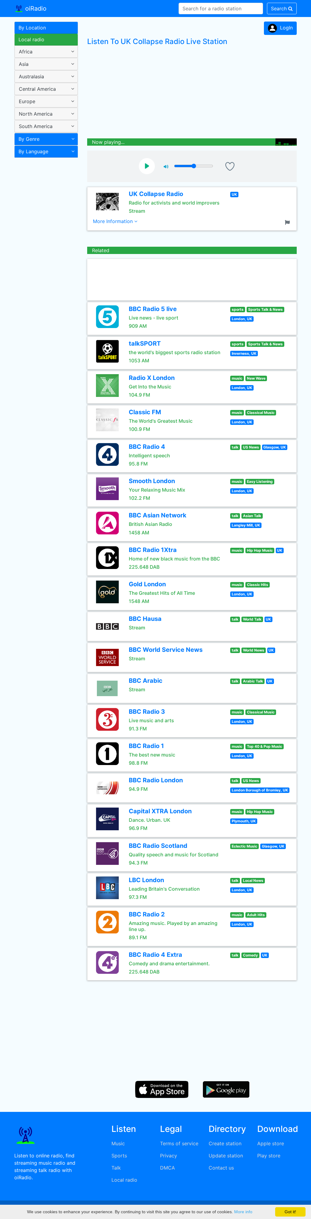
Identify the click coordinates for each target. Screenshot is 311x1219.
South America (36, 126)
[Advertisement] (43, 256)
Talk (116, 1168)
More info (243, 1211)
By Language (33, 151)
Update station (226, 1156)
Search (279, 8)
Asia (24, 64)
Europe (27, 101)
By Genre (29, 139)
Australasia (31, 76)
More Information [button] (113, 221)
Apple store (270, 1143)
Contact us (221, 1168)
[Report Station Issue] (288, 222)
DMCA (167, 1168)
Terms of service (179, 1143)
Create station (225, 1143)
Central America (37, 89)
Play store (268, 1156)
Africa (25, 52)
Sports (119, 1156)
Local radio (31, 39)
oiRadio (34, 8)
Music (118, 1143)
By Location (32, 28)
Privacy (168, 1156)
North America (36, 114)
